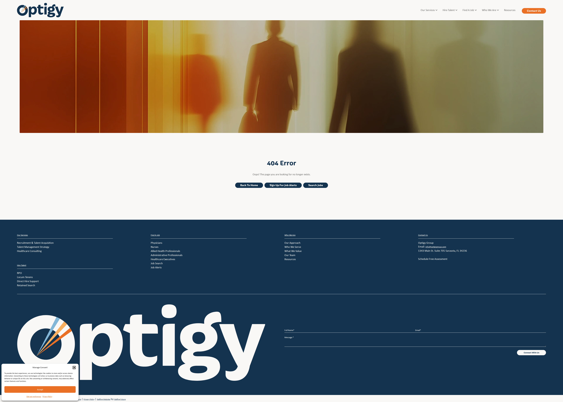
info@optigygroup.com (435, 246)
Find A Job (155, 235)
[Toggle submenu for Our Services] (436, 10)
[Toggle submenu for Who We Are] (498, 10)
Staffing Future (120, 399)
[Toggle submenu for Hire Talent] (456, 10)
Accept (40, 389)
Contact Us (423, 235)
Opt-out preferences (34, 396)
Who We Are (289, 235)
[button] (74, 367)
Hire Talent (21, 265)
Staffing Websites (103, 399)
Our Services (22, 235)
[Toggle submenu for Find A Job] (476, 10)
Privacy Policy (47, 396)
